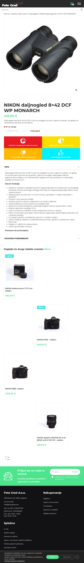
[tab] (8, 457)
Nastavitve (67, 557)
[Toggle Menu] (79, 3)
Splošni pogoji (9, 533)
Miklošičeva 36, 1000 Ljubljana (15, 498)
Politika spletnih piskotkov (14, 561)
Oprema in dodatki (50, 510)
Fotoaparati (47, 506)
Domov (7, 14)
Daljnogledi (33, 14)
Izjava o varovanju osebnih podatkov (18, 540)
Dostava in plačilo (11, 536)
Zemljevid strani (10, 548)
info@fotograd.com (11, 505)
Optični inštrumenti (19, 14)
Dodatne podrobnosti (16, 238)
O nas (6, 529)
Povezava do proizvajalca (16, 230)
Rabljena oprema (49, 513)
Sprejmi (53, 557)
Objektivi (46, 499)
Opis (6, 167)
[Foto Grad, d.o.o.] (13, 3)
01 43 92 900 (8, 502)
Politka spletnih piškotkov (14, 544)
